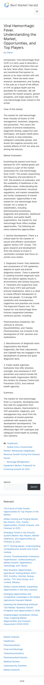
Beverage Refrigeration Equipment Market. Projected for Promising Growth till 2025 (19, 465)
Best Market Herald (24, 5)
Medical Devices (12, 661)
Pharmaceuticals (12, 645)
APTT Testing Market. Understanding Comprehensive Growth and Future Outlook (22, 549)
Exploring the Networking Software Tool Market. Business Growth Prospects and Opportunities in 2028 (22, 607)
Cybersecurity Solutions (15, 665)
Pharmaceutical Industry (15, 657)
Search (7, 482)
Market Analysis (11, 637)
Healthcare (12, 443)
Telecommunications (14, 653)
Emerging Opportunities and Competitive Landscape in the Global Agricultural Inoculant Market (22, 597)
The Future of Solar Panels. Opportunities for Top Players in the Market (21, 511)
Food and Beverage (13, 649)
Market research (12, 670)
